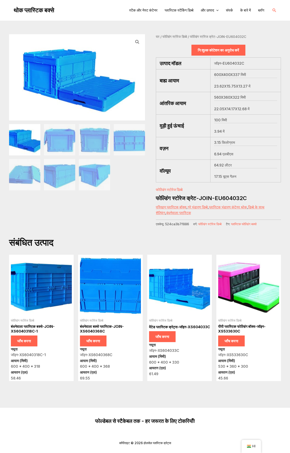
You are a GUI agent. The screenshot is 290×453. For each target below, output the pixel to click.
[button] (274, 10)
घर (158, 37)
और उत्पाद (207, 10)
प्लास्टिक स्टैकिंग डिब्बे (179, 10)
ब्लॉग (261, 10)
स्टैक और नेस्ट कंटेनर (143, 10)
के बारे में (245, 10)
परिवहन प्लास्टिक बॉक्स (171, 207)
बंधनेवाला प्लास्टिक (178, 213)
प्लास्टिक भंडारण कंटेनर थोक (228, 207)
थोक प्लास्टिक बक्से (34, 10)
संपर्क (229, 10)
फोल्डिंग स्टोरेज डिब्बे (174, 37)
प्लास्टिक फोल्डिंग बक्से (243, 224)
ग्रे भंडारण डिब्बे (198, 207)
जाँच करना (24, 341)
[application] (216, 10)
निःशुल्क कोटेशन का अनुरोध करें (218, 50)
